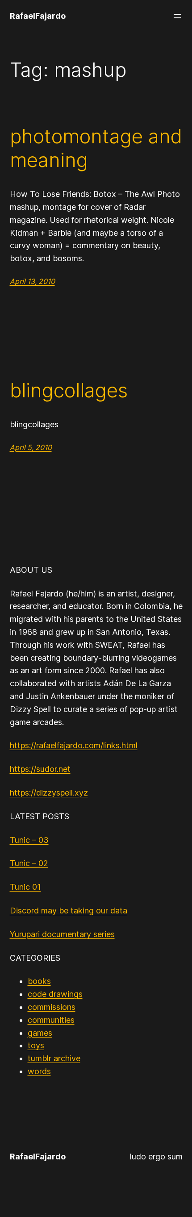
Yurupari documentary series (62, 934)
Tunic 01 (25, 887)
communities (51, 1020)
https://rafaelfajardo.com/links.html (74, 745)
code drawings (55, 994)
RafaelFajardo (38, 16)
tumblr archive (54, 1058)
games (40, 1033)
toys (36, 1045)
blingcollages (69, 390)
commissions (51, 1007)
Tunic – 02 (29, 863)
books (39, 981)
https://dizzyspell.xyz (49, 792)
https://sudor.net (40, 769)
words (39, 1071)
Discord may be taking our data (68, 910)
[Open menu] (177, 16)
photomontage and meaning (96, 148)
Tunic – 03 (29, 840)
